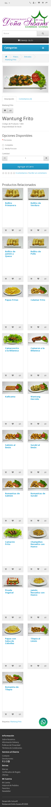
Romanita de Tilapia (12, 688)
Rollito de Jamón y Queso (10, 254)
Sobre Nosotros (8, 739)
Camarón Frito (10, 543)
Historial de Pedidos (10, 785)
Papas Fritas (11, 299)
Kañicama (10, 396)
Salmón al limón (10, 446)
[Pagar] (46, 3)
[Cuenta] (34, 3)
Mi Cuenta (6, 782)
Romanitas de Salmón (12, 494)
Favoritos (6, 788)
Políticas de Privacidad (11, 745)
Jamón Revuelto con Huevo (37, 592)
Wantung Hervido (35, 397)
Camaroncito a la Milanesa (12, 349)
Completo (9, 145)
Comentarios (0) (25, 99)
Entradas (27, 57)
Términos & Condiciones (12, 748)
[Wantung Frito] (25, 79)
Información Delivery (10, 742)
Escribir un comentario (38, 173)
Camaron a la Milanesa (37, 349)
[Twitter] (9, 761)
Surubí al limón (35, 446)
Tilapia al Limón (35, 639)
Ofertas (5, 775)
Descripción (9, 99)
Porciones (8, 140)
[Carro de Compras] (43, 3)
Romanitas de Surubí (38, 494)
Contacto (5, 756)
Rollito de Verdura (36, 204)
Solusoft (14, 801)
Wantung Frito (10, 59)
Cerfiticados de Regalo (11, 772)
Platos (15, 57)
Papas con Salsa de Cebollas (10, 641)
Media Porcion (11, 148)
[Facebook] (2, 761)
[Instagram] (7, 761)
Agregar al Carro (26, 166)
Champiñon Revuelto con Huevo (37, 544)
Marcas (5, 769)
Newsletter (6, 791)
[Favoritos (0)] (39, 3)
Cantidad (5, 153)
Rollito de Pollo (36, 252)
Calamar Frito (38, 299)
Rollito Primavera (10, 204)
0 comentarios (21, 173)
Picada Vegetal (9, 591)
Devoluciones (7, 758)
